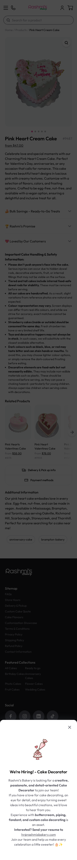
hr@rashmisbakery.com (38, 834)
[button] (38, 430)
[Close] (69, 727)
